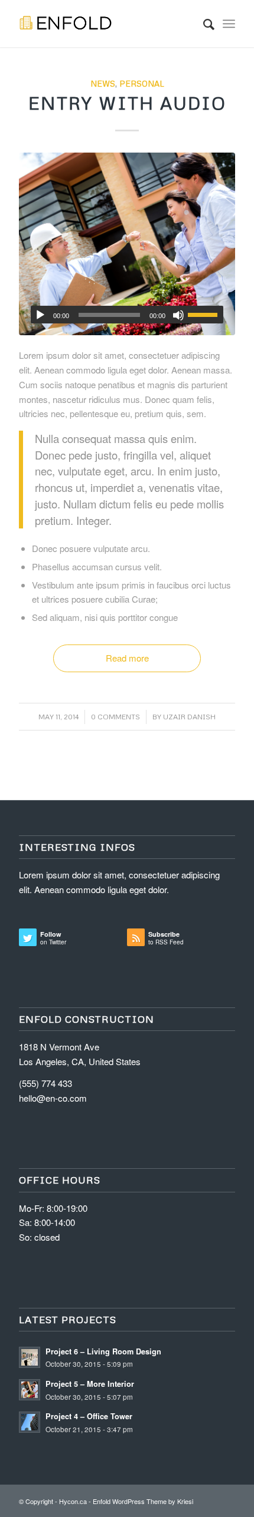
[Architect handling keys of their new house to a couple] (127, 244)
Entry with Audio (127, 103)
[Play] (40, 315)
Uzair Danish (189, 716)
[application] (127, 314)
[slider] (205, 314)
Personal (141, 83)
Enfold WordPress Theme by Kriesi (143, 1501)
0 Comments (115, 716)
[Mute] (178, 315)
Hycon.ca (73, 1501)
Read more (127, 658)
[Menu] (229, 23)
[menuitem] (202, 23)
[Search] (202, 23)
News (102, 83)
